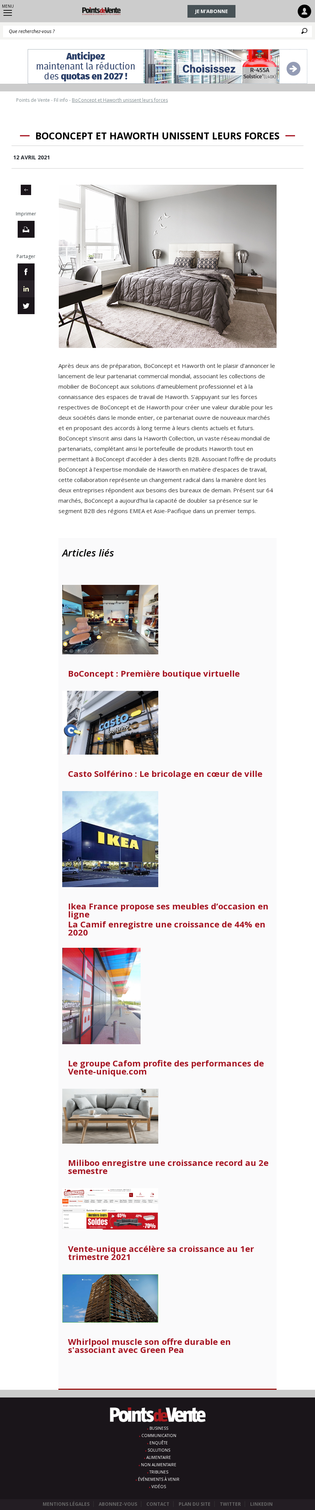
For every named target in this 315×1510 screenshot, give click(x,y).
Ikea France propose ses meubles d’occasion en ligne (168, 910)
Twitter (230, 1504)
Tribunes (158, 1472)
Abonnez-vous (118, 1504)
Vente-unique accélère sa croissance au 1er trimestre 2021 (161, 1253)
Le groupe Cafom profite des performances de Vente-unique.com (166, 1067)
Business (158, 1428)
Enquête (158, 1442)
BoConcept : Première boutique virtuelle (154, 673)
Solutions (159, 1450)
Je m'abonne (211, 11)
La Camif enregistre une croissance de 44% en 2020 (166, 928)
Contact (157, 1504)
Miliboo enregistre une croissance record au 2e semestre (168, 1167)
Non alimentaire (158, 1464)
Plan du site (195, 1504)
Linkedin (261, 1504)
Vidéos (158, 1486)
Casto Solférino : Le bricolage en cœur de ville (165, 774)
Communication (158, 1435)
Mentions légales (66, 1504)
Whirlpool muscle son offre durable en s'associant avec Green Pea (149, 1346)
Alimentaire (158, 1457)
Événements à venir (158, 1479)
